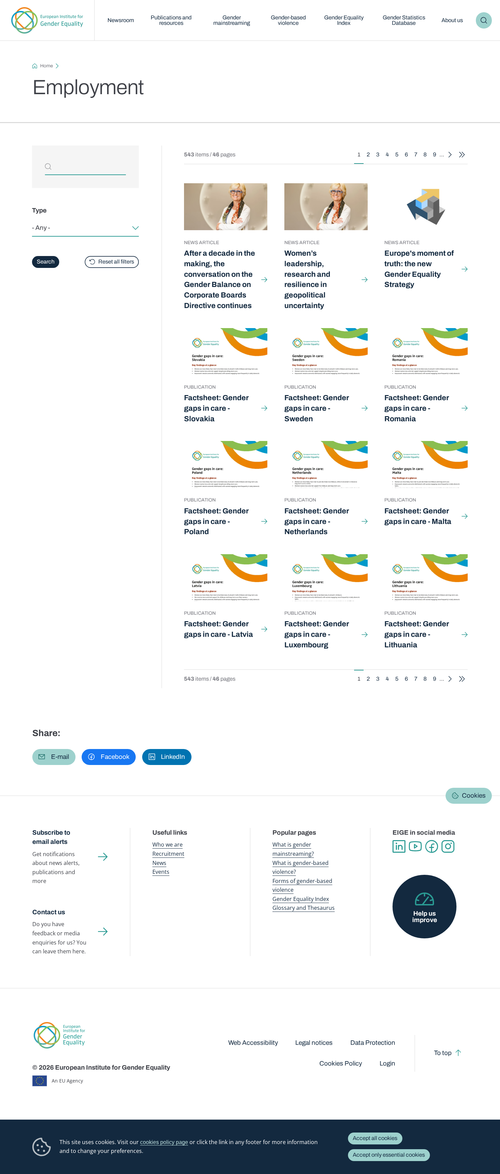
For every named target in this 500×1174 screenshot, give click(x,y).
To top (443, 1052)
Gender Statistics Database (404, 20)
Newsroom (120, 20)
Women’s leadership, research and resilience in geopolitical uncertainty (307, 279)
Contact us (48, 912)
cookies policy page (164, 1142)
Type (39, 210)
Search (484, 20)
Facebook (431, 846)
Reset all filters (116, 262)
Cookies (474, 795)
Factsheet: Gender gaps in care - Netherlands (316, 521)
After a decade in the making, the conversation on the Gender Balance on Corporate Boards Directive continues (219, 279)
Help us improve (424, 916)
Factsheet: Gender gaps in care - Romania (416, 408)
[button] (54, 757)
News (159, 863)
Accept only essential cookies (389, 1155)
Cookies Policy (340, 1063)
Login (387, 1063)
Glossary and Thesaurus (303, 908)
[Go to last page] (462, 155)
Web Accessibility (253, 1042)
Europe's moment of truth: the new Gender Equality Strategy (419, 269)
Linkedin (399, 846)
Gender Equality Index (344, 20)
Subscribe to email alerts (51, 837)
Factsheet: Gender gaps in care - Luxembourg (316, 634)
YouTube (415, 846)
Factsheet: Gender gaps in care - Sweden (316, 408)
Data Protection (372, 1042)
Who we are (167, 844)
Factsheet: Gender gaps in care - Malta (417, 516)
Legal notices (314, 1042)
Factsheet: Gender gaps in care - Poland (216, 521)
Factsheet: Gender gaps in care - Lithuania (416, 634)
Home (46, 65)
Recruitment (168, 853)
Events (160, 871)
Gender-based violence (288, 20)
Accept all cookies (375, 1138)
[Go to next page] (450, 155)
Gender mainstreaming (231, 20)
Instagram (447, 846)
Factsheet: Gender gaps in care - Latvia (218, 629)
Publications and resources (171, 20)
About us (452, 20)
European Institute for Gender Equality (47, 20)
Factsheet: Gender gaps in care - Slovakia (216, 408)
